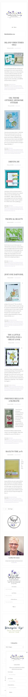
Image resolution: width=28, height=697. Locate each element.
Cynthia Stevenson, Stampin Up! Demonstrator (14, 14)
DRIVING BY (14, 161)
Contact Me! (14, 562)
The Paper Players (18, 153)
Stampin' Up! (6, 89)
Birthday (10, 84)
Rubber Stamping (20, 209)
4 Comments (18, 105)
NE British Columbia (13, 88)
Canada (7, 86)
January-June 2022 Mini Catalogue (16, 323)
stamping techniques (12, 89)
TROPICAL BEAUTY (14, 219)
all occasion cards (11, 439)
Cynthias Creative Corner (12, 387)
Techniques (13, 84)
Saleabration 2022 (20, 88)
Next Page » (10, 509)
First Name (14, 586)
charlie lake (11, 86)
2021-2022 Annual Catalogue (14, 85)
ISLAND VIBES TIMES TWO (14, 43)
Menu (15, 27)
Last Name (14, 593)
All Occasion (11, 148)
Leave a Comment (18, 48)
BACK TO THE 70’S (14, 451)
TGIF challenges (11, 153)
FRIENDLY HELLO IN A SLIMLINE (14, 399)
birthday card (11, 386)
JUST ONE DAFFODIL (14, 274)
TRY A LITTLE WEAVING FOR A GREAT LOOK (14, 337)
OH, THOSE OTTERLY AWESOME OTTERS (14, 100)
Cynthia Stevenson (16, 86)
